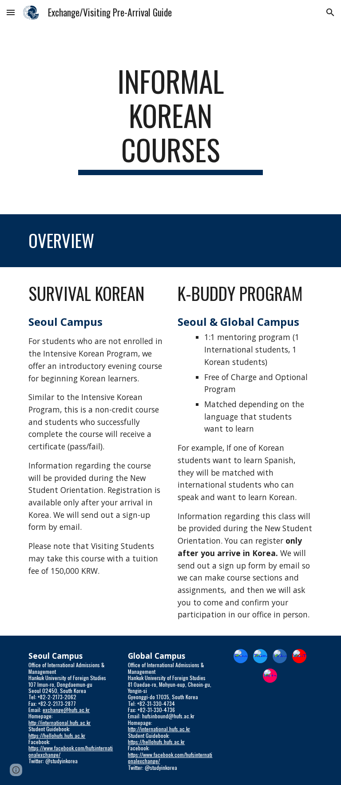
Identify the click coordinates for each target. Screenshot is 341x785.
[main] (170, 119)
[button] (10, 12)
